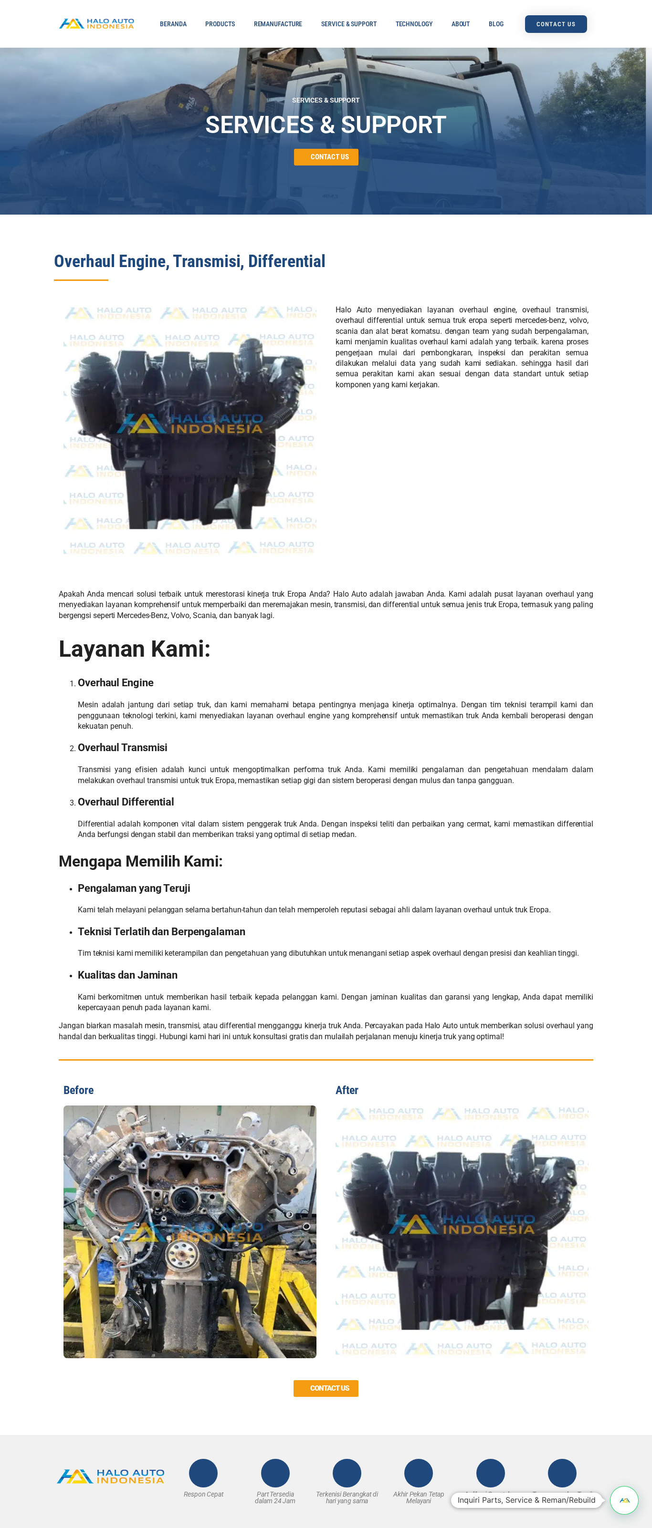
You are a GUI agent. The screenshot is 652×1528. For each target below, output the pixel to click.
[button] (624, 1500)
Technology (414, 24)
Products (219, 24)
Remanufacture (278, 24)
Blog (496, 24)
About (461, 24)
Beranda (173, 24)
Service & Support (348, 24)
